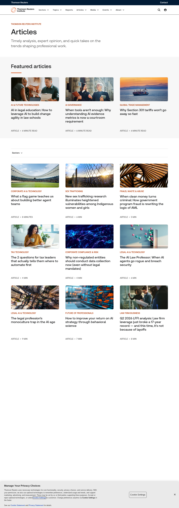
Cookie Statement (18, 505)
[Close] (175, 494)
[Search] (159, 10)
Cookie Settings (39, 498)
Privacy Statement (36, 505)
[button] (43, 10)
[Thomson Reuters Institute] (22, 10)
